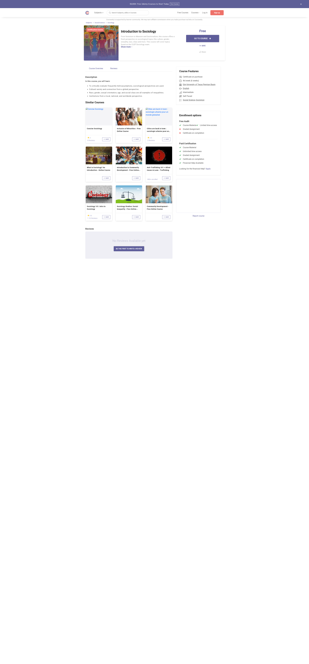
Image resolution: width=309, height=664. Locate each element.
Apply (208, 169)
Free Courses (182, 12)
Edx (184, 84)
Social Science (100, 23)
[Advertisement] (196, 195)
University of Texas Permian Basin (200, 84)
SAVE (203, 46)
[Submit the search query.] (110, 12)
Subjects (89, 23)
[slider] (88, 137)
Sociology (111, 23)
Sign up (217, 13)
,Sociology (200, 100)
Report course (198, 216)
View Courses (175, 4)
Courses (195, 12)
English (186, 88)
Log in (204, 12)
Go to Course (201, 38)
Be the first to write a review (129, 249)
